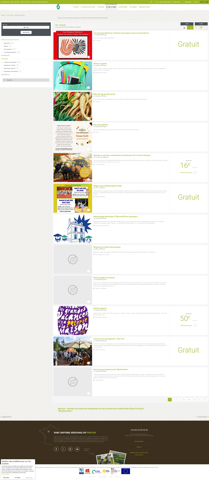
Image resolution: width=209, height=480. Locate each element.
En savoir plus (5, 474)
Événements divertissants (12, 71)
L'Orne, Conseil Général (96, 471)
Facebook (151, 2)
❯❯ (205, 399)
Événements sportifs (11, 68)
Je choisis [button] (17, 477)
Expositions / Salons (11, 65)
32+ (189, 399)
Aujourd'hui (8, 43)
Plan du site (118, 476)
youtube (77, 449)
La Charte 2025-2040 (88, 7)
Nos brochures (167, 2)
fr (196, 2)
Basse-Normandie (87, 471)
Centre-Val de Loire (81, 471)
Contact (204, 2)
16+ (184, 399)
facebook (56, 449)
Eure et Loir (106, 471)
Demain (7, 46)
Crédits (111, 476)
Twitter (154, 2)
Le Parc (76, 7)
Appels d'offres (25, 2)
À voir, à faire (111, 7)
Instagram (157, 2)
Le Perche (100, 7)
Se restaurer (122, 7)
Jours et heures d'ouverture (39, 2)
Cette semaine (9, 49)
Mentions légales (103, 476)
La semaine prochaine (11, 52)
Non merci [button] (6, 477)
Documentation (5, 2)
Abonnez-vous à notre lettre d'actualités (139, 453)
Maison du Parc (144, 7)
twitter (63, 449)
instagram (70, 449)
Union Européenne (125, 471)
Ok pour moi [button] (29, 477)
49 (195, 399)
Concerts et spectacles (12, 62)
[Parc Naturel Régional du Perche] (58, 6)
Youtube (160, 2)
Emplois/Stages (15, 2)
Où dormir (133, 7)
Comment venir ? (92, 476)
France (115, 471)
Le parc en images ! (87, 449)
